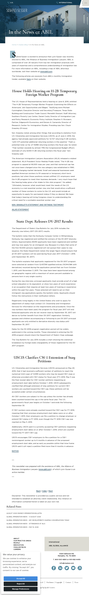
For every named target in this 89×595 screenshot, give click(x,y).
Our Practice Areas (22, 541)
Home (14, 45)
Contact (68, 582)
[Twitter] (67, 570)
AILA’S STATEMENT (20, 209)
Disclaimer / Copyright (54, 582)
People (16, 543)
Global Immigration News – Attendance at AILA (26, 523)
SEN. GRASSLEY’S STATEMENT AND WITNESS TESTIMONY (38, 205)
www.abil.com (46, 71)
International (65, 2)
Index (44, 491)
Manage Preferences (20, 589)
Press (76, 582)
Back (38, 491)
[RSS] (80, 570)
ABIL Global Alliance (58, 546)
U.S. (11, 2)
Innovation (18, 545)
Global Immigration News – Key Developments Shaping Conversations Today (38, 520)
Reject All (21, 584)
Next (51, 491)
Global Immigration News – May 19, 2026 (23, 527)
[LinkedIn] (60, 570)
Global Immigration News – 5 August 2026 (24, 517)
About (16, 538)
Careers (17, 549)
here (29, 79)
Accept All (20, 579)
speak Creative (50, 588)
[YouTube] (73, 570)
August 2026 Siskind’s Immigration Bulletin (24, 513)
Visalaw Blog (23, 45)
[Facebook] (54, 570)
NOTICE (15, 451)
